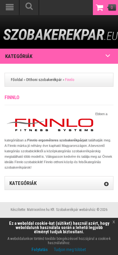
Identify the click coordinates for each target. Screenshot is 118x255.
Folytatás (39, 249)
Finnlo (69, 79)
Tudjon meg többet (70, 249)
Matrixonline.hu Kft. (41, 210)
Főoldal (17, 79)
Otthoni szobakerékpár (44, 79)
